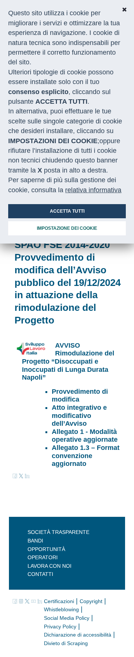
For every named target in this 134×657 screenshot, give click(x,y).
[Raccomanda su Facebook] (16, 475)
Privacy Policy (60, 626)
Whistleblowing (61, 609)
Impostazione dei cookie (67, 228)
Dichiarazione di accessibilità (77, 635)
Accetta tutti (67, 211)
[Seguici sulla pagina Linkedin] (40, 601)
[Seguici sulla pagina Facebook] (16, 601)
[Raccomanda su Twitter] (21, 475)
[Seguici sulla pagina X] (28, 601)
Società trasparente (58, 532)
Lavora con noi (49, 566)
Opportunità (46, 549)
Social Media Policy (66, 618)
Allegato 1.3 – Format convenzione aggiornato (85, 455)
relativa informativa (93, 190)
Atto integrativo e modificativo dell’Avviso (79, 415)
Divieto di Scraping (66, 643)
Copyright (91, 601)
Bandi (35, 541)
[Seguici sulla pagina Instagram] (22, 601)
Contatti (40, 574)
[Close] (124, 10)
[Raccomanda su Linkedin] (27, 475)
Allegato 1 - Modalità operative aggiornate (85, 436)
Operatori (43, 557)
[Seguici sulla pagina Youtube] (34, 601)
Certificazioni (59, 601)
